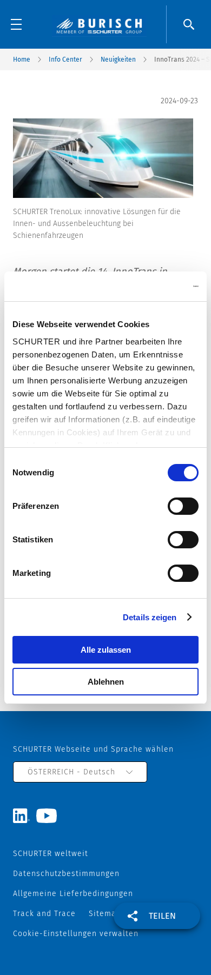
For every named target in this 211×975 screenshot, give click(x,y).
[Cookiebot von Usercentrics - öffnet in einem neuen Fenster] (152, 287)
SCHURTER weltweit (50, 853)
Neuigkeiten (118, 59)
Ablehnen (106, 681)
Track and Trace (44, 913)
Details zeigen (149, 617)
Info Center (65, 59)
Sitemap (105, 913)
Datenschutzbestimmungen (66, 873)
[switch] (183, 506)
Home (21, 59)
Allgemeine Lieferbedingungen (73, 893)
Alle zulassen (106, 649)
